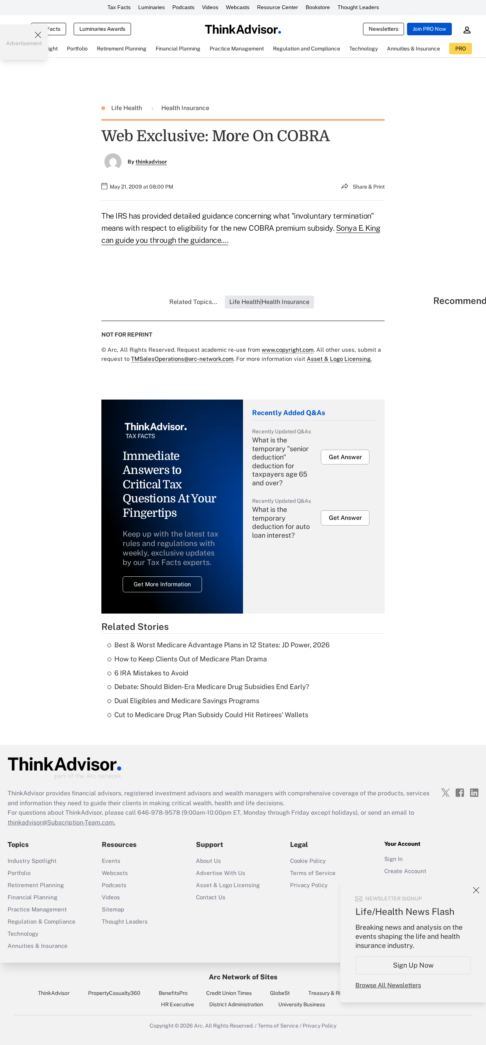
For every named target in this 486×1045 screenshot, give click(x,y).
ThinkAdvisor (53, 993)
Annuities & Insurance (38, 946)
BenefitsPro (173, 993)
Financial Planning (32, 897)
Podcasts (183, 7)
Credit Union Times (229, 993)
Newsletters (383, 29)
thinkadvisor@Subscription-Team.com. (61, 822)
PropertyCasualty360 (114, 993)
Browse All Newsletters (388, 985)
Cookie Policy (308, 861)
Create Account (405, 871)
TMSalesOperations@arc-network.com (182, 359)
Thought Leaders (358, 7)
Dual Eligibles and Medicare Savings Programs (186, 701)
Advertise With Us (220, 873)
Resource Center (277, 7)
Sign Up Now (413, 965)
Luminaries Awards (102, 29)
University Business (301, 1004)
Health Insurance (185, 108)
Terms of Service (313, 873)
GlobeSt (280, 993)
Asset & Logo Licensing (228, 885)
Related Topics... (193, 301)
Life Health (127, 108)
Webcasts (237, 7)
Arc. (199, 1026)
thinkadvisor (151, 162)
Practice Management (37, 909)
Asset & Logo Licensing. (339, 359)
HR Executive (177, 1004)
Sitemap (113, 909)
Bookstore (318, 7)
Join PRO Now (429, 29)
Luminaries (151, 7)
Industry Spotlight (32, 861)
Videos (210, 7)
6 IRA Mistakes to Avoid (151, 673)
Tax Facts (119, 7)
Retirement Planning (36, 885)
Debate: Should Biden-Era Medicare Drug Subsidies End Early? (211, 687)
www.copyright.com (288, 349)
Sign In (393, 859)
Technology (23, 933)
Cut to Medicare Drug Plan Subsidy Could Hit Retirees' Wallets (211, 715)
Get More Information (162, 584)
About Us (208, 861)
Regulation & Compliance (42, 921)
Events (111, 861)
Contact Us (211, 897)
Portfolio (19, 873)
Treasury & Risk (327, 993)
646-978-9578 (158, 812)
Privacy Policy (309, 885)
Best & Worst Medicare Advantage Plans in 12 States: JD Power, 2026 (222, 645)
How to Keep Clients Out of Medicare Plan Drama (190, 659)
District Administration (236, 1004)
